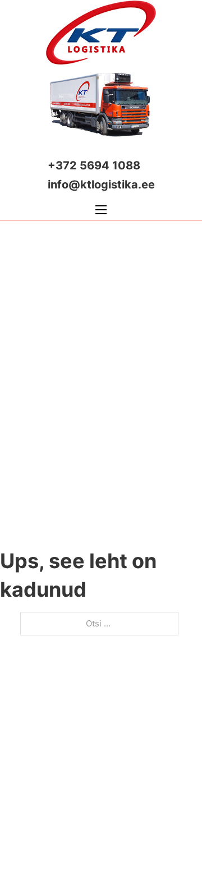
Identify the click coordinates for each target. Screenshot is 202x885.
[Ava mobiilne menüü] (101, 209)
